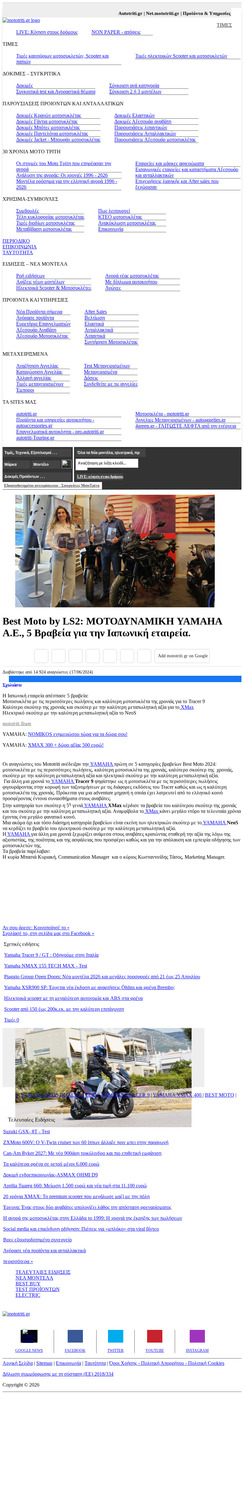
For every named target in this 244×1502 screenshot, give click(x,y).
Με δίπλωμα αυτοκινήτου (131, 281)
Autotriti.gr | (125, 13)
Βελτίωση (95, 317)
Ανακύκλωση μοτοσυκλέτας (127, 223)
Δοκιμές (24, 85)
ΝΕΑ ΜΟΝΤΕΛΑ (34, 1278)
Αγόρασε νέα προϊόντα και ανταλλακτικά (44, 1250)
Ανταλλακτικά (99, 329)
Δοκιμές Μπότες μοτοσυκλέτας (48, 127)
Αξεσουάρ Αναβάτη (36, 329)
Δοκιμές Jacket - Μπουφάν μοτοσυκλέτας (58, 139)
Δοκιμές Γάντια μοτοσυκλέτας (47, 121)
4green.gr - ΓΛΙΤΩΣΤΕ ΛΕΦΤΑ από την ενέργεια (185, 426)
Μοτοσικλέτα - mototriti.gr (162, 413)
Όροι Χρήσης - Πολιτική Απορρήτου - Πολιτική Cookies (166, 1363)
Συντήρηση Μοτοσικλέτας (111, 342)
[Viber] (93, 656)
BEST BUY (28, 1283)
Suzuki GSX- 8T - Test (26, 1131)
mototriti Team (17, 723)
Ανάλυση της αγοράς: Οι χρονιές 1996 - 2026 (62, 175)
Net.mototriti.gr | (157, 13)
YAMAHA (101, 764)
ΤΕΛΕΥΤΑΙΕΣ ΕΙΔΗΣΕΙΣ (43, 1272)
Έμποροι (25, 390)
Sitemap (44, 1363)
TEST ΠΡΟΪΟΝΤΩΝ (38, 1289)
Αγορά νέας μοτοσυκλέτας (132, 275)
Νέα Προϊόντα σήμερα (39, 311)
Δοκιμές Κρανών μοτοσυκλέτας (48, 115)
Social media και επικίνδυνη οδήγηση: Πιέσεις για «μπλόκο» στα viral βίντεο (81, 1229)
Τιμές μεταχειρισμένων (40, 384)
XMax (187, 707)
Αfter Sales (96, 311)
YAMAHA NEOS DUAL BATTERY (59, 1095)
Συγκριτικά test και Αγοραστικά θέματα (55, 91)
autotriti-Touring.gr (35, 437)
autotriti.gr (26, 413)
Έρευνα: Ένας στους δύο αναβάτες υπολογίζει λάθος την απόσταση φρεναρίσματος (87, 1207)
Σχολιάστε (12, 685)
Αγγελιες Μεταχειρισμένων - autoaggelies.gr (180, 420)
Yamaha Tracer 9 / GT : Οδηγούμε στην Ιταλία (51, 955)
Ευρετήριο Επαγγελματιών (43, 323)
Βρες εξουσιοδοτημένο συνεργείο (37, 1239)
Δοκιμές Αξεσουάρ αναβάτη (142, 121)
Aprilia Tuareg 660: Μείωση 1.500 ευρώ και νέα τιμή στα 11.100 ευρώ (75, 1185)
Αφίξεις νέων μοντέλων (40, 281)
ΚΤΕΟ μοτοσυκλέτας (120, 217)
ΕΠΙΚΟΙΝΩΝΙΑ (20, 246)
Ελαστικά (94, 323)
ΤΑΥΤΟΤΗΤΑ (18, 252)
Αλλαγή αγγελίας (33, 378)
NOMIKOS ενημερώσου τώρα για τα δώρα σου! (77, 734)
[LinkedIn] (127, 656)
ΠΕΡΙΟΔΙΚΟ (16, 241)
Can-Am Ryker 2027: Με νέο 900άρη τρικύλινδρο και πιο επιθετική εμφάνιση (82, 1153)
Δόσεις (91, 378)
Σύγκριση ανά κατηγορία (134, 85)
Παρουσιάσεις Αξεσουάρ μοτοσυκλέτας (155, 139)
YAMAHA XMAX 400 (178, 1095)
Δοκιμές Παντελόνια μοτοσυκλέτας (52, 133)
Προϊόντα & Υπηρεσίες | (201, 13)
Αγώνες (113, 287)
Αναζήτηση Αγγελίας (37, 365)
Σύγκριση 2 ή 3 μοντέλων (135, 91)
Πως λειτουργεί (114, 210)
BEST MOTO (219, 1095)
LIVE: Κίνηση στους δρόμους (47, 32)
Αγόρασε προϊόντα (35, 317)
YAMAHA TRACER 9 (125, 1095)
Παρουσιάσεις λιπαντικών (140, 127)
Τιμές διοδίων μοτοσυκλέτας (45, 223)
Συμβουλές (27, 210)
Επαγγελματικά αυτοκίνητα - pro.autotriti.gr (60, 431)
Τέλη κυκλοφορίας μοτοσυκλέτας (50, 217)
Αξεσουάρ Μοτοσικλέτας (42, 336)
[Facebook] (41, 656)
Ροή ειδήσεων (30, 275)
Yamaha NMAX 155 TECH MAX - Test (45, 965)
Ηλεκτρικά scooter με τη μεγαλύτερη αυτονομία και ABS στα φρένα (73, 998)
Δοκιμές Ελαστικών (134, 115)
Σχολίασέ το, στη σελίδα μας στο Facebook (48, 933)
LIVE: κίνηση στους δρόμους (100, 476)
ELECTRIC (28, 1295)
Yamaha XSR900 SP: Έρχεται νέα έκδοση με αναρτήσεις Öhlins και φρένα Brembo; (89, 987)
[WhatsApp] (110, 656)
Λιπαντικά (95, 336)
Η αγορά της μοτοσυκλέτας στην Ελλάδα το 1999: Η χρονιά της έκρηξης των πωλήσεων (92, 1218)
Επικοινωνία (110, 229)
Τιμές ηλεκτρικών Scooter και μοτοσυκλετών (181, 56)
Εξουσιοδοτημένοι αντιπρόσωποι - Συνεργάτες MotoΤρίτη (51, 485)
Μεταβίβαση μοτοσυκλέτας (44, 229)
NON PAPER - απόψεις (116, 32)
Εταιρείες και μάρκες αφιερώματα (169, 163)
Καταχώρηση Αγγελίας (39, 371)
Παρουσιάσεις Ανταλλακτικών (145, 133)
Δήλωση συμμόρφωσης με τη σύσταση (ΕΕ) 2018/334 (58, 1374)
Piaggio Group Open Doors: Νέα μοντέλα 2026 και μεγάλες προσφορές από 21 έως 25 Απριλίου (102, 976)
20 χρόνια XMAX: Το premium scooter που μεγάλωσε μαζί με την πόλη (76, 1196)
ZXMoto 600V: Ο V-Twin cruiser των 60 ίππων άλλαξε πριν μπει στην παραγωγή (85, 1142)
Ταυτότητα (95, 1363)
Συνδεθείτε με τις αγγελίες (111, 384)
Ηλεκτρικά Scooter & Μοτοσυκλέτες (53, 287)
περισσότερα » (18, 1261)
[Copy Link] (144, 656)
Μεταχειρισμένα (100, 371)
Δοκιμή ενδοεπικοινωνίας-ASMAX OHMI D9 (50, 1174)
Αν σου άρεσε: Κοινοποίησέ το (36, 927)
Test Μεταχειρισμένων (107, 365)
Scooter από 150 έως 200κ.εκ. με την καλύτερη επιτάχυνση (64, 1009)
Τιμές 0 (11, 1020)
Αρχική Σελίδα (18, 1363)
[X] (58, 656)
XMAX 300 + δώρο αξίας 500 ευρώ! (66, 745)
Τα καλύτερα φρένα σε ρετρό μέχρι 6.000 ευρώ (51, 1164)
